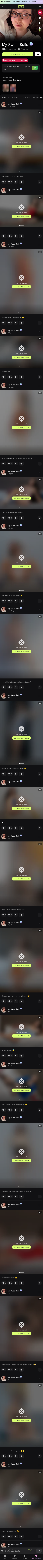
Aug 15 (10, 697)
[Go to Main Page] (21, 6)
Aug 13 (10, 838)
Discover (14, 1558)
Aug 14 (10, 784)
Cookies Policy (27, 1550)
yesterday (10, 192)
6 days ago (11, 528)
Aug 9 (9, 1120)
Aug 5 (9, 1466)
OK (39, 1551)
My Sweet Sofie (14, 104)
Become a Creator (36, 1558)
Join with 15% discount (21, 146)
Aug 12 (10, 925)
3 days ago (11, 333)
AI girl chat (32, 2)
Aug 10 (10, 1066)
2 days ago (11, 246)
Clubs (4, 1558)
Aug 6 (9, 1380)
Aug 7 (9, 1293)
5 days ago (11, 473)
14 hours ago (11, 106)
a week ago (11, 611)
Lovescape (16, 2)
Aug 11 (10, 1011)
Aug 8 (9, 1206)
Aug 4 (9, 1546)
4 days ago (11, 387)
